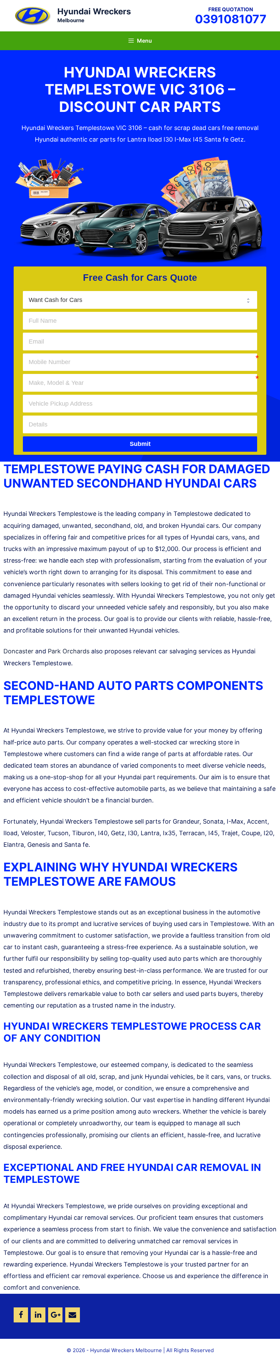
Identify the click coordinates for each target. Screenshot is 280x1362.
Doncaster (18, 651)
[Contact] (72, 1314)
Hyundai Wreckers (94, 11)
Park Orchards (68, 651)
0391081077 (230, 19)
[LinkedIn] (38, 1314)
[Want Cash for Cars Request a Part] (140, 300)
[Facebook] (21, 1314)
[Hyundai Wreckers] (32, 15)
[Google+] (55, 1314)
